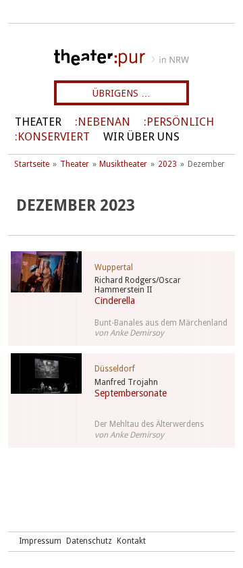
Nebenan (104, 121)
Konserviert (54, 136)
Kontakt (131, 541)
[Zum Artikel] (43, 271)
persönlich (180, 121)
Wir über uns (141, 136)
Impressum (40, 541)
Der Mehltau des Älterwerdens (149, 424)
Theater (38, 121)
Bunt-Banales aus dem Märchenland (160, 323)
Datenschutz (89, 541)
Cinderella (114, 300)
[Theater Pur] (121, 58)
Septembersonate (130, 393)
